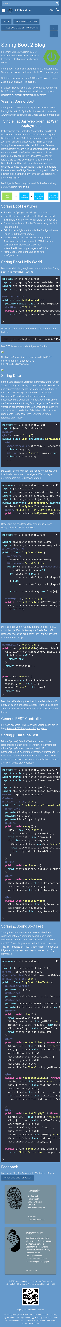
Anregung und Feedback (18, 1178)
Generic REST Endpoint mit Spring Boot (27, 728)
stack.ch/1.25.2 (12, 1284)
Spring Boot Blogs (26, 21)
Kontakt (32, 1217)
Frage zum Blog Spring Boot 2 (21, 28)
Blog (6, 21)
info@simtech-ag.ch (36, 1208)
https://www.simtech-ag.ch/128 (30, 1310)
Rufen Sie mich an (36, 1220)
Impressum (31, 1270)
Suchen (5, 9)
